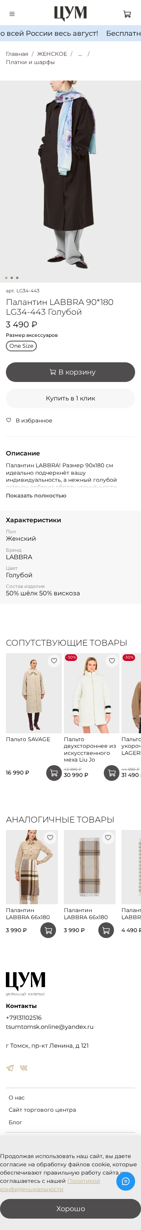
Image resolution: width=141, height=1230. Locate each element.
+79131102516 (24, 1017)
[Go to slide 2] (12, 278)
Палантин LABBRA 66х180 (28, 914)
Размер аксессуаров (32, 335)
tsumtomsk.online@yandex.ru (50, 1026)
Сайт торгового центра (42, 1109)
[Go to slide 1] (6, 278)
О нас (17, 1097)
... (80, 54)
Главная (17, 53)
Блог (15, 1122)
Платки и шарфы (30, 62)
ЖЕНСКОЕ (52, 53)
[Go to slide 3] (17, 278)
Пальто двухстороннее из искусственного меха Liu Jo (90, 749)
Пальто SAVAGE (28, 738)
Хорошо (70, 1208)
